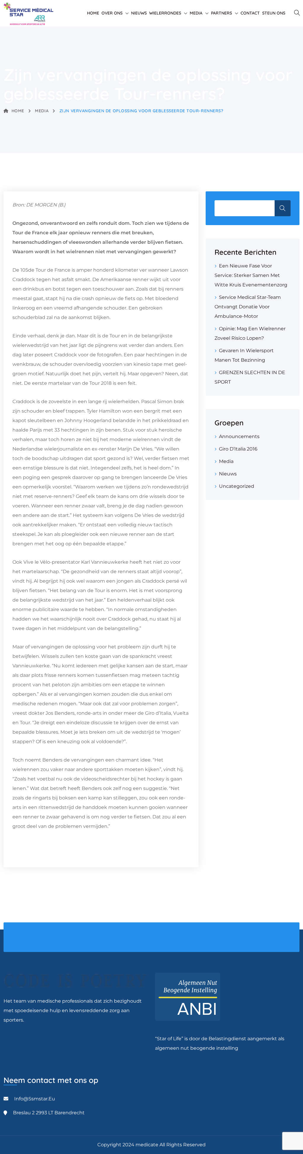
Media (196, 13)
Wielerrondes (165, 13)
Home (93, 13)
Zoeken (283, 208)
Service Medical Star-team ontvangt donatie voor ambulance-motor (248, 306)
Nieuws (139, 13)
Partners (221, 13)
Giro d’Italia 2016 (238, 449)
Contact (250, 13)
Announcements (239, 436)
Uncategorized (236, 486)
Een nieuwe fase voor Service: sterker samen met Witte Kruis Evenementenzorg (251, 275)
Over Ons (112, 13)
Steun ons (273, 13)
